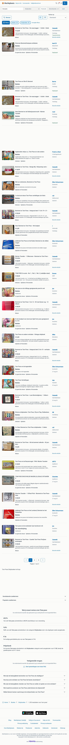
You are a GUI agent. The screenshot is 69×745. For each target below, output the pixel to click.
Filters (7, 22)
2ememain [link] (54, 728)
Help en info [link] (18, 3)
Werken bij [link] (20, 728)
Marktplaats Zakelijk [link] (20, 720)
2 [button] (34, 560)
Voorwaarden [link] (26, 3)
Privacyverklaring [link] (23, 723)
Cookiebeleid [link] (34, 723)
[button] (59, 3)
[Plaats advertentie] (65, 3)
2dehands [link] (45, 728)
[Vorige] (26, 560)
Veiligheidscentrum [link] (36, 3)
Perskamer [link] (29, 728)
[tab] (40, 17)
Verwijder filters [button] (36, 22)
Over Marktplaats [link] (9, 728)
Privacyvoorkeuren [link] (46, 723)
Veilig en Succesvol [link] (34, 720)
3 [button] (38, 560)
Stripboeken (24, 22)
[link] (8, 3)
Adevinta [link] (37, 728)
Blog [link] (9, 720)
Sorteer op (51, 14)
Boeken (14, 22)
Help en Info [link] (46, 720)
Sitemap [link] (62, 728)
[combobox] (12, 8)
